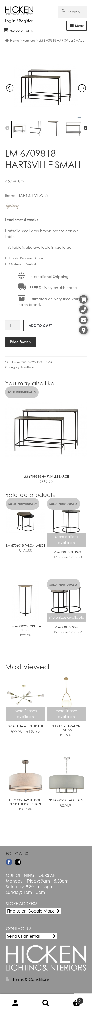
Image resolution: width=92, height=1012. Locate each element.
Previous (7, 128)
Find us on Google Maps (30, 911)
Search (46, 1003)
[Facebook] (9, 862)
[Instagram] (18, 862)
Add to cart (40, 325)
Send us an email (23, 936)
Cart (71, 999)
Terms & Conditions (31, 979)
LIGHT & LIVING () (33, 195)
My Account (15, 1003)
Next (85, 128)
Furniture (29, 40)
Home (14, 40)
